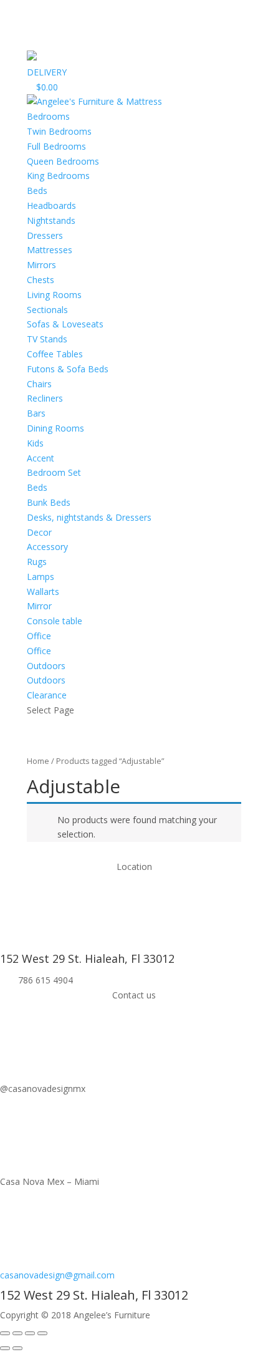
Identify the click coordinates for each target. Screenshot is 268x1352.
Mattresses (49, 250)
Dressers (45, 235)
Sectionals (47, 310)
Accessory (47, 547)
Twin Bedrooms (59, 131)
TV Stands (47, 339)
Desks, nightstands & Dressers (89, 517)
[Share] (17, 1333)
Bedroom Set (54, 472)
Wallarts (43, 591)
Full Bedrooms (56, 146)
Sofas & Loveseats (65, 324)
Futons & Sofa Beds (67, 369)
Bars (36, 413)
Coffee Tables (55, 354)
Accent (40, 458)
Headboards (51, 205)
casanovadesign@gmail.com (57, 1275)
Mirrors (41, 265)
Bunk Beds (48, 502)
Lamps (40, 576)
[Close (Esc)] (5, 1333)
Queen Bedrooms (63, 161)
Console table (54, 621)
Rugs (37, 561)
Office (39, 651)
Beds (37, 190)
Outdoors (46, 680)
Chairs (39, 384)
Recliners (45, 398)
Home (38, 760)
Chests (40, 280)
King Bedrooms (58, 175)
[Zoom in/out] (42, 1333)
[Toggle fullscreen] (30, 1333)
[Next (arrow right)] (17, 1348)
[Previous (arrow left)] (5, 1348)
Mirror (39, 606)
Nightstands (51, 220)
